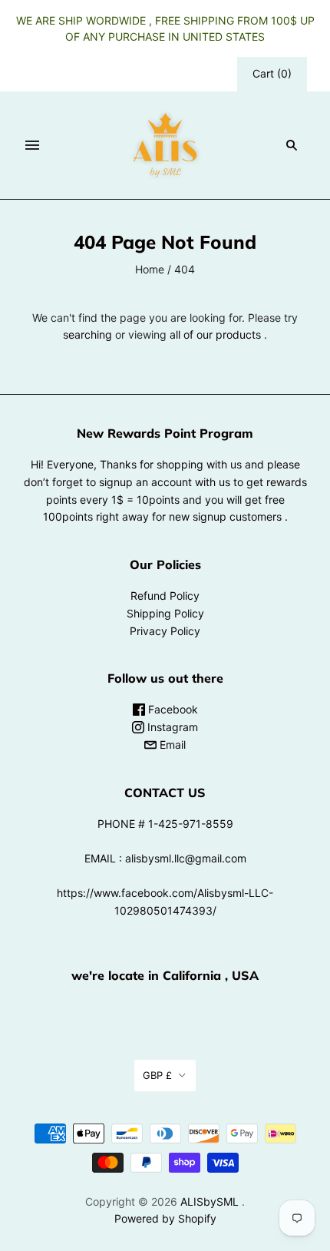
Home (149, 269)
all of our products (215, 334)
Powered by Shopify (165, 1218)
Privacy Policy (165, 630)
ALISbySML (209, 1201)
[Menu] (32, 145)
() (272, 73)
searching (87, 334)
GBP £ (157, 1075)
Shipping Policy (165, 613)
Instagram (171, 726)
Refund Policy (165, 595)
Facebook (171, 709)
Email (171, 744)
